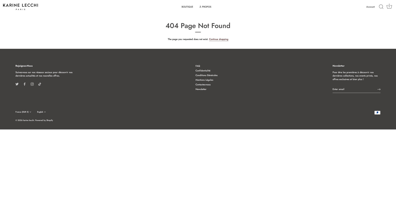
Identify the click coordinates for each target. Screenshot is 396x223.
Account (370, 7)
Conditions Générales (206, 75)
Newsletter (201, 89)
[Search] (381, 6)
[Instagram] (32, 84)
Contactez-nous (203, 84)
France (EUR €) (22, 112)
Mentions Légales (204, 80)
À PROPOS (205, 7)
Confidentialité (203, 70)
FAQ (198, 66)
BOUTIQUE (187, 7)
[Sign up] (379, 89)
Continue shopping (218, 39)
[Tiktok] (39, 84)
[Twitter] (17, 84)
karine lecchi (28, 120)
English (40, 112)
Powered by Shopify (44, 120)
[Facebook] (24, 84)
